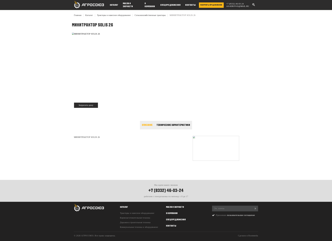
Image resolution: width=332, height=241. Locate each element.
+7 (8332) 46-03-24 (235, 4)
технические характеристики (173, 125)
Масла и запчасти (128, 5)
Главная (77, 15)
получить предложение (211, 5)
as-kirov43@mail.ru (237, 6)
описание (147, 125)
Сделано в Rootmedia (248, 236)
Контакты (190, 5)
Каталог (114, 5)
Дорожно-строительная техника (135, 222)
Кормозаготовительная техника (135, 218)
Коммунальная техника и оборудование (139, 227)
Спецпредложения (170, 5)
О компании (150, 5)
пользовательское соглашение (241, 215)
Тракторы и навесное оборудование (114, 15)
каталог (124, 207)
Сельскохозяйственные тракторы (150, 15)
